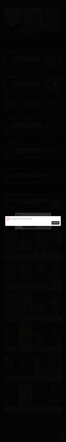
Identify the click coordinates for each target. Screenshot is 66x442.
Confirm (55, 222)
